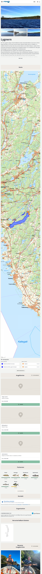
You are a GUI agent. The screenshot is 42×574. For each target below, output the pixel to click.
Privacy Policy (19, 504)
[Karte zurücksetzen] (39, 77)
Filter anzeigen (36, 375)
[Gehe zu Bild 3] (34, 32)
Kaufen (21, 404)
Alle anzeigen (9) (21, 491)
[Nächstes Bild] (38, 17)
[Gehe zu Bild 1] (7, 32)
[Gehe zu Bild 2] (20, 32)
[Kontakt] (20, 496)
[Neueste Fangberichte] (20, 546)
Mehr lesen (20, 58)
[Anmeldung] (39, 2)
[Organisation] (20, 508)
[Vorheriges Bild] (3, 17)
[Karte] (20, 67)
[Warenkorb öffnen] (37, 1)
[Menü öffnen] (2, 2)
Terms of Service (25, 504)
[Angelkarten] (20, 375)
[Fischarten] (20, 467)
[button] (15, 220)
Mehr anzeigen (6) (20, 370)
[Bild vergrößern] (20, 17)
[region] (20, 17)
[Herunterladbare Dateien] (20, 520)
